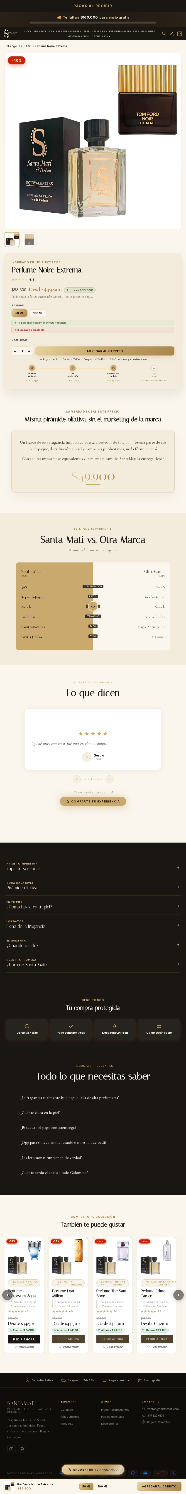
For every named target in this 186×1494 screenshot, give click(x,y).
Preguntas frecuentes (115, 1409)
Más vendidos (70, 1416)
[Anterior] (7, 1295)
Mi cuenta (67, 1423)
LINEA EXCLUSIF (42, 31)
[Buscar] (164, 33)
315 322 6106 (155, 1415)
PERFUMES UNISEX (144, 31)
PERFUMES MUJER (94, 31)
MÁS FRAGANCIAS (78, 36)
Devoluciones (109, 1423)
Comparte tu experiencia (95, 801)
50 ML (86, 1486)
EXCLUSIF (25, 46)
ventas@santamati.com (163, 1409)
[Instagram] (11, 1449)
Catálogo (11, 46)
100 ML (103, 1486)
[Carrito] (179, 33)
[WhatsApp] (22, 1449)
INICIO (27, 31)
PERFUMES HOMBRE (68, 31)
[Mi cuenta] (171, 33)
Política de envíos (112, 1416)
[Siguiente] (178, 1295)
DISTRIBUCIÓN (100, 36)
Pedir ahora (24, 1339)
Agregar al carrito (105, 351)
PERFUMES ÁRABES (120, 31)
